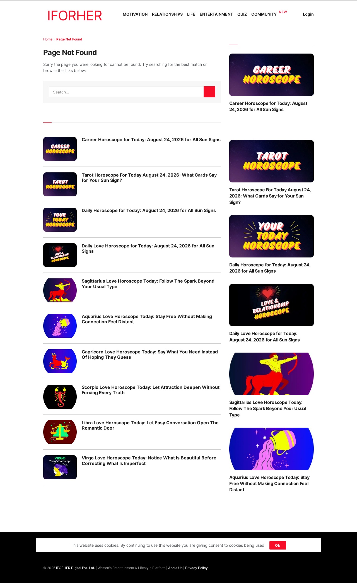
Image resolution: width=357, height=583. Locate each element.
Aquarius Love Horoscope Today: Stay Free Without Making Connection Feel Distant (147, 319)
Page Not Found (69, 39)
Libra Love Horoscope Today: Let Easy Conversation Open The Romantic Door (150, 425)
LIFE (191, 14)
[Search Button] (209, 91)
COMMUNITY (264, 14)
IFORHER (74, 15)
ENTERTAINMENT (216, 14)
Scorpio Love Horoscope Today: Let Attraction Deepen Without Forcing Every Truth (150, 389)
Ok (278, 545)
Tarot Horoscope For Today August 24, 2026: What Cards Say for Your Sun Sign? (149, 177)
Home (47, 39)
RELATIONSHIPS (167, 14)
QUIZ (242, 14)
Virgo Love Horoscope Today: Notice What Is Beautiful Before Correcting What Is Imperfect (149, 460)
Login (308, 14)
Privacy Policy (196, 568)
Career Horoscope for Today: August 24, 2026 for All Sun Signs (151, 139)
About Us (175, 568)
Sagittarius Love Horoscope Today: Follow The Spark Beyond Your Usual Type (148, 283)
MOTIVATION (135, 14)
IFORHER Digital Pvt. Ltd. (75, 568)
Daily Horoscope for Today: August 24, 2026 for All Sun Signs (149, 210)
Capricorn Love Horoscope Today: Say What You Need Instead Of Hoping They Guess (150, 354)
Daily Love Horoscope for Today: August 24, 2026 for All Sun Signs (148, 248)
